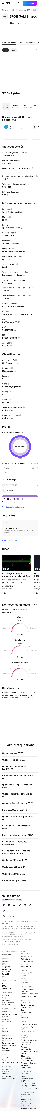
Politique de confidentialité (26, 1048)
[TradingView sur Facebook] (9, 905)
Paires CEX (6, 971)
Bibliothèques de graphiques (27, 1080)
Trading (5, 1057)
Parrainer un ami (8, 1043)
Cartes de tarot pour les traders (28, 1028)
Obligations (6, 967)
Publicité (24, 1097)
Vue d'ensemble (26, 973)
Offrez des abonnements (26, 965)
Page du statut (26, 1067)
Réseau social (7, 1038)
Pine (3, 976)
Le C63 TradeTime (27, 1031)
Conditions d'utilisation (29, 1040)
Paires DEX (6, 974)
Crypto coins (6, 969)
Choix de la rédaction (10, 1062)
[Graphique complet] (36, 50)
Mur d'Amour (6, 1040)
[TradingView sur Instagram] (19, 905)
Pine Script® (6, 1022)
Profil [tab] (20, 42)
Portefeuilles (6, 1012)
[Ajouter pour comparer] (25, 127)
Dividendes (6, 1000)
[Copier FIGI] (19, 338)
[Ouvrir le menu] (3, 3)
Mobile (4, 1029)
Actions (5, 962)
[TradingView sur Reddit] (3, 910)
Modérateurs (6, 1050)
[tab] (5, 50)
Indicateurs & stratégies (7, 1070)
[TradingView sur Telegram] (30, 905)
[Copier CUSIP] (15, 330)
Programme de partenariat (26, 1105)
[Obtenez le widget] (35, 604)
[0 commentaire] (13, 593)
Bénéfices (5, 998)
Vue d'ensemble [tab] (9, 42)
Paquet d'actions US (28, 996)
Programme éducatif (28, 1108)
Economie (5, 995)
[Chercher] (18, 3)
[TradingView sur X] (3, 905)
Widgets (24, 1076)
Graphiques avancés (28, 1086)
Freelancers (6, 1076)
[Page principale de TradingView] (8, 3)
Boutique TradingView (29, 1024)
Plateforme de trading (29, 1088)
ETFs (4, 964)
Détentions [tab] (30, 42)
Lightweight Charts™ (28, 1083)
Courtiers (24, 975)
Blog (22, 1010)
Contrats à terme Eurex (29, 994)
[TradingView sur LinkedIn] (25, 905)
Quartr (18, 941)
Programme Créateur (9, 1045)
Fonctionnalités (26, 956)
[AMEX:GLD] (4, 569)
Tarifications (25, 959)
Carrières (24, 1015)
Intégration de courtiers (26, 1100)
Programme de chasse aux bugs (29, 1064)
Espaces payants (8, 1079)
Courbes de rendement (10, 1014)
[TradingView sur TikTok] (35, 905)
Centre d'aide (26, 1012)
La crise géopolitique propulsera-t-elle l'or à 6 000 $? (16, 575)
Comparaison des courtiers (27, 979)
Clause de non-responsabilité (26, 1043)
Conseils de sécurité (28, 1060)
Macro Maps (6, 1019)
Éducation (5, 1060)
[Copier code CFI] (11, 346)
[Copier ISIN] (19, 322)
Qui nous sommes (27, 1005)
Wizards (5, 1074)
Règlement (6, 1048)
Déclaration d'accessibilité (26, 1057)
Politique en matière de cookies (29, 1052)
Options (5, 1017)
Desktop (5, 1031)
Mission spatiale (26, 1007)
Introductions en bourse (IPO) (8, 1004)
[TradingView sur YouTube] (14, 905)
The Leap (24, 982)
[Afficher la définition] (26, 153)
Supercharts (6, 955)
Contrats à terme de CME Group (28, 990)
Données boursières (28, 961)
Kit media (24, 1017)
